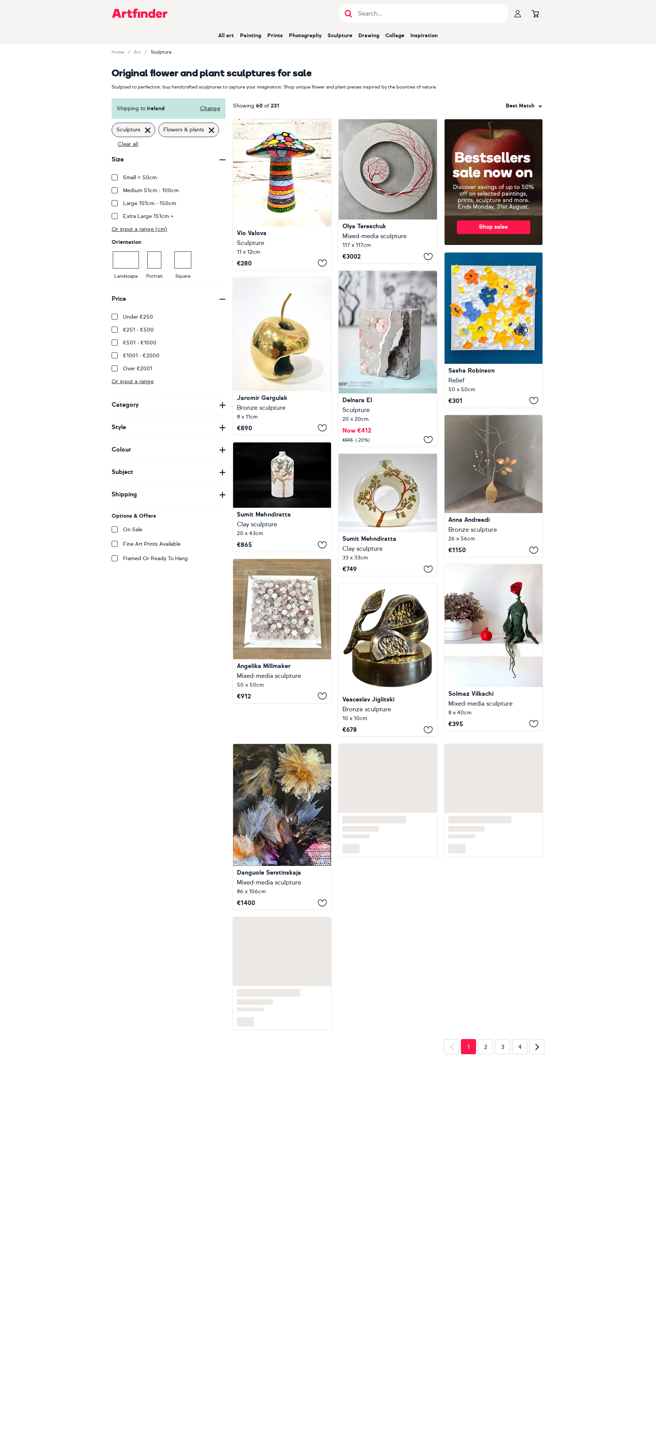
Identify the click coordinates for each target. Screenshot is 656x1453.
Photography (305, 35)
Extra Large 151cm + (148, 216)
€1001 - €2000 (141, 355)
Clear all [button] (128, 144)
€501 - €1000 (139, 343)
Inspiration (424, 35)
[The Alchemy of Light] (282, 827)
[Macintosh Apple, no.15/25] (282, 356)
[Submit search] (348, 13)
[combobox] (523, 106)
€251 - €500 (138, 330)
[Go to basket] (535, 13)
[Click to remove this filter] (147, 130)
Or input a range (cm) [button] (139, 229)
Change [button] (210, 108)
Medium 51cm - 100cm (151, 190)
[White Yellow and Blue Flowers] (493, 330)
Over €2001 (137, 368)
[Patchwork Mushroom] (282, 194)
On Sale (132, 529)
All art (226, 35)
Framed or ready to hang (155, 558)
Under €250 (138, 317)
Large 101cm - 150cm (149, 203)
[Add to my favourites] (322, 263)
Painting (250, 35)
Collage (394, 35)
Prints (275, 35)
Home (118, 52)
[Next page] (536, 1046)
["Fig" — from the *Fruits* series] (388, 659)
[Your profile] (517, 13)
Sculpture (340, 35)
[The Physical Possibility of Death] (388, 358)
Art (137, 52)
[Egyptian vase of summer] (282, 496)
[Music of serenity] (493, 486)
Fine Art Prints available (152, 544)
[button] (523, 106)
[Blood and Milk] (388, 191)
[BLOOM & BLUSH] (282, 631)
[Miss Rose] (493, 647)
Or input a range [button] (133, 381)
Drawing (368, 35)
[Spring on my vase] (388, 515)
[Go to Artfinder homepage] (139, 13)
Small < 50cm (140, 177)
